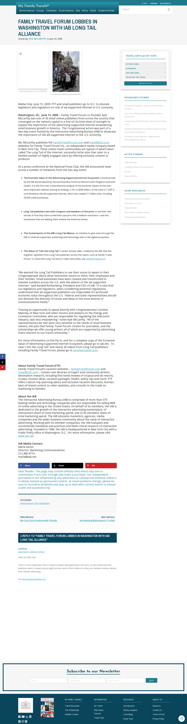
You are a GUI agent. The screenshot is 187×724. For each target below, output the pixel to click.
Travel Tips (99, 717)
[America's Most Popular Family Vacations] (47, 707)
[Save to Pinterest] (2, 367)
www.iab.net (26, 436)
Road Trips (128, 718)
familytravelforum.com (85, 369)
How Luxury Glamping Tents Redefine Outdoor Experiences (143, 115)
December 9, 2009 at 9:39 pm (31, 551)
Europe (127, 171)
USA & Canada (130, 162)
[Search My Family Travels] (169, 9)
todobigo (22, 548)
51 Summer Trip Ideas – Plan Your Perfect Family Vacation (144, 107)
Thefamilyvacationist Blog (135, 217)
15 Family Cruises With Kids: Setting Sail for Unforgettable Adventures (142, 138)
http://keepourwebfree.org (33, 579)
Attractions (132, 64)
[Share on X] (2, 362)
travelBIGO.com (99, 142)
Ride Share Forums (98, 712)
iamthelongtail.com (95, 258)
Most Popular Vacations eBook (137, 212)
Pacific (93, 10)
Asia (78, 10)
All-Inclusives (128, 706)
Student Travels (71, 714)
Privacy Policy (158, 718)
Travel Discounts (72, 706)
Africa (85, 10)
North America (26, 503)
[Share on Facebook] (2, 356)
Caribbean (51, 10)
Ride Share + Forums (133, 203)
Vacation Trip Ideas (135, 77)
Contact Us (157, 710)
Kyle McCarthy (37, 38)
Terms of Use (159, 714)
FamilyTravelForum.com (68, 142)
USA (36, 503)
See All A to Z (145, 83)
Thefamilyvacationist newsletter (137, 199)
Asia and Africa (131, 176)
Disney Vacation (130, 710)
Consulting (128, 714)
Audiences (131, 68)
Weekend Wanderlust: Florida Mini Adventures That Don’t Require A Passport (145, 130)
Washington (44, 503)
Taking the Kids (131, 208)
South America (66, 10)
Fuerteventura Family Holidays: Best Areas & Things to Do (145, 123)
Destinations (132, 73)
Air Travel (98, 706)
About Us (157, 706)
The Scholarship (72, 710)
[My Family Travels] (25, 705)
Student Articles (106, 10)
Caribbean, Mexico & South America (139, 167)
